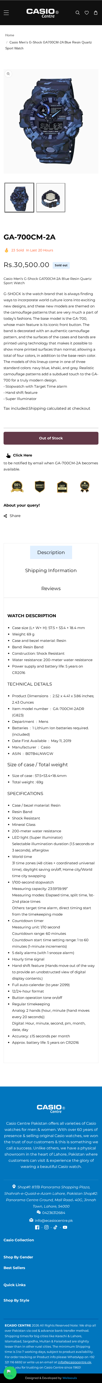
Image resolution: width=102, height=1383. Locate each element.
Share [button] (15, 515)
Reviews (51, 588)
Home (9, 35)
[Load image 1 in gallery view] (19, 197)
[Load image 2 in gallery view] (50, 197)
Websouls (69, 1378)
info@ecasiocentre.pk (74, 1362)
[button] (6, 12)
